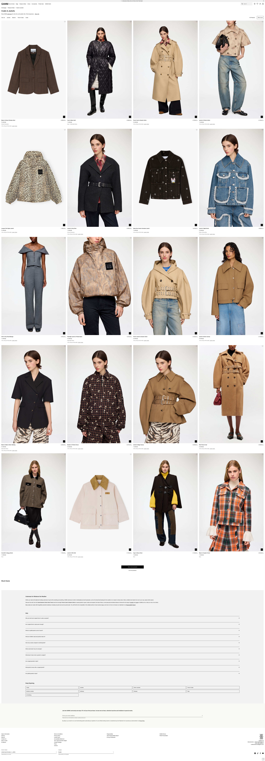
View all (3, 17)
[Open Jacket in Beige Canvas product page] (165, 394)
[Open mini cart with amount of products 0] (263, 4)
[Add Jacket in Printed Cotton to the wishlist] (263, 22)
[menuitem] (11, 4)
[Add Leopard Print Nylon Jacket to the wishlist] (65, 130)
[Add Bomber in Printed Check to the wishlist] (131, 346)
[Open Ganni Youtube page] (263, 753)
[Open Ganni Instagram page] (255, 753)
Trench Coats (21, 17)
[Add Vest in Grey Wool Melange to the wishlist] (65, 238)
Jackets (8, 17)
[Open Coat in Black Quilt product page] (99, 70)
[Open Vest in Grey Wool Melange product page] (33, 286)
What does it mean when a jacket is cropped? (36, 654)
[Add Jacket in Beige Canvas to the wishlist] (197, 346)
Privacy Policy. (142, 720)
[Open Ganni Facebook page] (260, 753)
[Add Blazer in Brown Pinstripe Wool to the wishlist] (65, 22)
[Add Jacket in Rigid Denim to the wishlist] (263, 130)
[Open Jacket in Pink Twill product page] (99, 502)
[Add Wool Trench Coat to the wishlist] (263, 346)
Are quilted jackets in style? (31, 672)
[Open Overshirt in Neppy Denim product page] (33, 502)
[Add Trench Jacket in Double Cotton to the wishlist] (197, 238)
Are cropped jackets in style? (32, 660)
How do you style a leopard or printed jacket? (35, 642)
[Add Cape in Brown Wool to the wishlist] (197, 454)
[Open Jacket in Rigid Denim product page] (231, 178)
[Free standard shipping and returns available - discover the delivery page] (132, 1)
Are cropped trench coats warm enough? (35, 623)
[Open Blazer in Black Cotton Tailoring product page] (33, 394)
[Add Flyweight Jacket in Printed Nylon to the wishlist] (131, 238)
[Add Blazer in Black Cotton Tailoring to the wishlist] (65, 346)
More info (37, 14)
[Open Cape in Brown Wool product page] (165, 502)
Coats (27, 17)
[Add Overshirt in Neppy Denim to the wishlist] (65, 454)
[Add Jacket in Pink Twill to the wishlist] (131, 454)
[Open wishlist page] (257, 4)
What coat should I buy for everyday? (34, 648)
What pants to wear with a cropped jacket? (35, 666)
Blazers (14, 17)
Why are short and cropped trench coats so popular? (37, 617)
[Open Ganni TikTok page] (258, 753)
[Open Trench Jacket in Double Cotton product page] (165, 286)
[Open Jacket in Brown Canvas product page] (231, 286)
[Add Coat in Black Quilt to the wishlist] (131, 22)
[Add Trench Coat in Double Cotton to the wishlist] (197, 22)
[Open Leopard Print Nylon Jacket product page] (33, 178)
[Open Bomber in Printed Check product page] (99, 394)
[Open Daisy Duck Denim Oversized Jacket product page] (165, 178)
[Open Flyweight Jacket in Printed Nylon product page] (99, 286)
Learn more (14, 126)
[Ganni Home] (4, 4)
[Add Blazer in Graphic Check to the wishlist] (263, 454)
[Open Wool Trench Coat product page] (231, 394)
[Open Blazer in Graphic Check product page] (231, 502)
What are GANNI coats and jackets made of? (35, 636)
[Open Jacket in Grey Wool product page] (99, 178)
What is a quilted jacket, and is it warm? (34, 629)
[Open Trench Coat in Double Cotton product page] (165, 70)
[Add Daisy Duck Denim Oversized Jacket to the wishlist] (197, 130)
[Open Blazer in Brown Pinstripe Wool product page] (33, 70)
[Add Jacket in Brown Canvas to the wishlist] (263, 238)
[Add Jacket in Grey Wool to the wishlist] (131, 130)
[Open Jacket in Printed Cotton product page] (231, 70)
